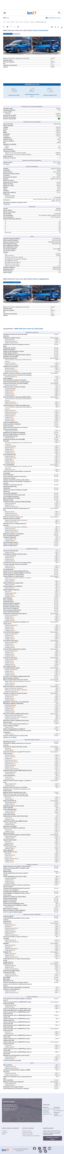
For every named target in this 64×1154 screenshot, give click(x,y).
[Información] (3, 26)
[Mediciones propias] (14, 26)
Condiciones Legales (27, 1132)
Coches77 (4, 1130)
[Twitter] (39, 1148)
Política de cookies (27, 1130)
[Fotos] (7, 26)
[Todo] (18, 26)
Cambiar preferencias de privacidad (30, 1135)
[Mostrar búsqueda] (59, 12)
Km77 (31, 12)
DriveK (3, 1134)
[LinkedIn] (44, 1148)
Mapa (16, 1106)
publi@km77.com (47, 1114)
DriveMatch (5, 1132)
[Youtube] (49, 1148)
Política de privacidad (27, 1134)
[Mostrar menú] (4, 13)
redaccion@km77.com (48, 1109)
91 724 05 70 (14, 1108)
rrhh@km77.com (58, 1115)
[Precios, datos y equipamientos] (11, 27)
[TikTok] (45, 1151)
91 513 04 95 (12, 1110)
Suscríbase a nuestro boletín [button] (52, 1138)
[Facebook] (34, 1148)
